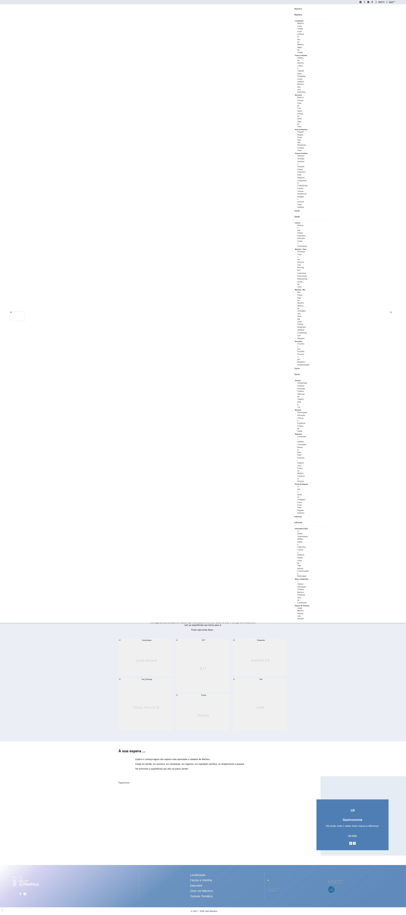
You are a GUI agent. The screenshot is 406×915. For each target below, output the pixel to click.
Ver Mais (352, 835)
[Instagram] (25, 895)
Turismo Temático (201, 896)
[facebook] (20, 895)
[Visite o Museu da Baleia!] (332, 893)
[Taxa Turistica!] (274, 891)
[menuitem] (298, 9)
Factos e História (201, 880)
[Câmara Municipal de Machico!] (271, 882)
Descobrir (196, 885)
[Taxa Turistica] (392, 3)
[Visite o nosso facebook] (372, 3)
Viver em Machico (201, 890)
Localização (197, 875)
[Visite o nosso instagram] (369, 3)
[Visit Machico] (26, 886)
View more (146, 640)
